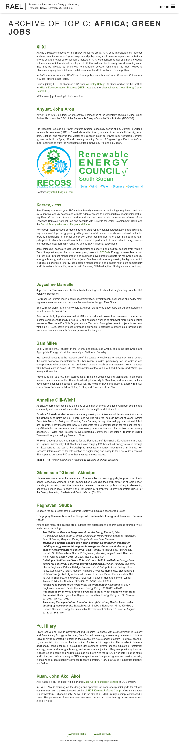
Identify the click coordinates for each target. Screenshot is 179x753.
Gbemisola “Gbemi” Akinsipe (66, 472)
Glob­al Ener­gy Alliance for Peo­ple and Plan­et (65, 224)
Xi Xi (41, 47)
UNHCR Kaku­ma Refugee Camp (103, 690)
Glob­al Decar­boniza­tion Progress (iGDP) (62, 87)
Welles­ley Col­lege (95, 84)
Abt (89, 87)
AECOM (104, 252)
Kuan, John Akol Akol (58, 676)
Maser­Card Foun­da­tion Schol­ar (100, 681)
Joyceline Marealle (55, 284)
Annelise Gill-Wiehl (56, 400)
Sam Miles (47, 343)
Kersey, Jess (49, 205)
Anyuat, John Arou (55, 109)
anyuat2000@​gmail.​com (59, 192)
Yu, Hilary (46, 626)
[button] (90, 167)
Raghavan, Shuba (54, 505)
